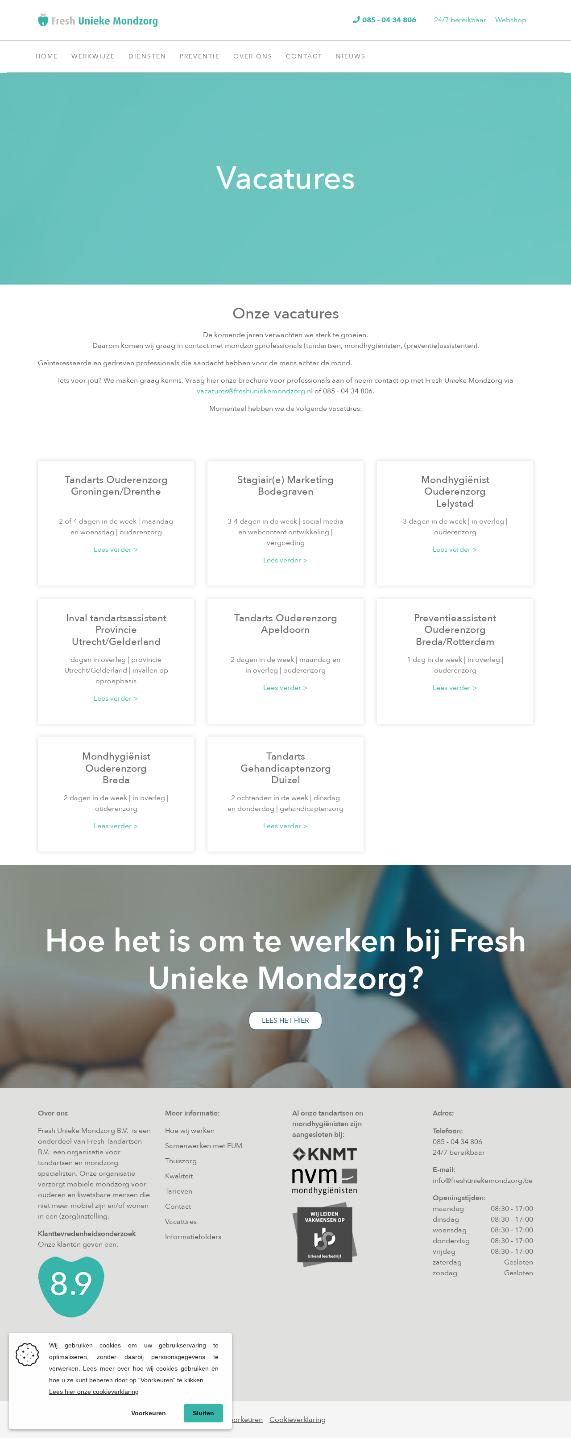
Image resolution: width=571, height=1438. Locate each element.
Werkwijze (93, 56)
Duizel (285, 780)
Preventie (200, 56)
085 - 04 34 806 (457, 1142)
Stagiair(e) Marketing (285, 480)
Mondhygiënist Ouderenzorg (455, 485)
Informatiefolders (193, 1237)
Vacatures (181, 1222)
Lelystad (455, 503)
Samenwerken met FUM (203, 1146)
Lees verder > (116, 549)
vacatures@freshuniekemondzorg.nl (255, 391)
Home (47, 56)
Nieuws (351, 56)
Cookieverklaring (297, 1420)
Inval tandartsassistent (116, 618)
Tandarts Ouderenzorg (116, 480)
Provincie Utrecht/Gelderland (116, 635)
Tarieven (178, 1191)
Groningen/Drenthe (116, 491)
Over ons (253, 56)
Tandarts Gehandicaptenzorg (285, 762)
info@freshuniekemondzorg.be (483, 1181)
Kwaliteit (179, 1176)
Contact (304, 56)
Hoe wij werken (190, 1131)
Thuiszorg (181, 1161)
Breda (116, 780)
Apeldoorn (285, 629)
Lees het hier (285, 1020)
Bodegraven (286, 491)
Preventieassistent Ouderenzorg (455, 624)
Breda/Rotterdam (455, 642)
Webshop (510, 20)
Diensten (147, 56)
